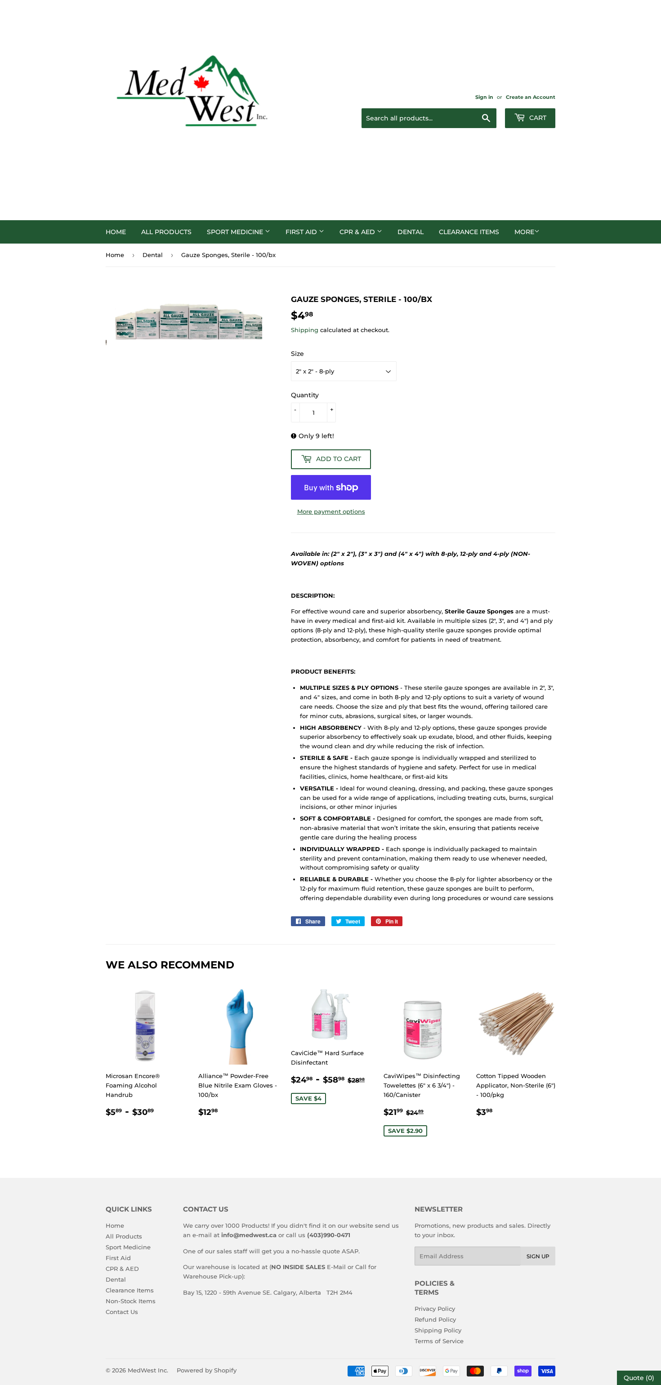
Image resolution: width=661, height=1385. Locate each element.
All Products (166, 232)
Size (297, 354)
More (524, 232)
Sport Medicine (236, 232)
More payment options (331, 511)
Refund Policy (435, 1319)
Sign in (484, 97)
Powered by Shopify (207, 1370)
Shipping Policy (438, 1330)
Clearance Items (469, 232)
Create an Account (530, 97)
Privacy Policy (435, 1308)
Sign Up (538, 1256)
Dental (410, 232)
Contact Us (122, 1311)
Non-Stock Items (131, 1301)
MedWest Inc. (148, 1370)
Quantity (305, 395)
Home (116, 232)
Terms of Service (439, 1341)
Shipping (304, 329)
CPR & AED (358, 232)
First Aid (302, 232)
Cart (536, 118)
